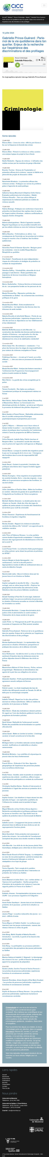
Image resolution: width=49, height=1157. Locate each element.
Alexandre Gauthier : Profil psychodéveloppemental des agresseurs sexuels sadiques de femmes (22, 680)
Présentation (6, 1084)
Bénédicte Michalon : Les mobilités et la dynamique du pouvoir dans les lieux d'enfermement (21, 755)
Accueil (4, 17)
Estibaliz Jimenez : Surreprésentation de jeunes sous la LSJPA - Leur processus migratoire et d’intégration (22, 894)
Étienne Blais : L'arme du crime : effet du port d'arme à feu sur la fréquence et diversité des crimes (21, 143)
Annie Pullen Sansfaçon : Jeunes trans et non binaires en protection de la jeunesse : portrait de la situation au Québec (22, 904)
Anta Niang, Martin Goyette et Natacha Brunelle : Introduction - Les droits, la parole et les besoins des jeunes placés (21, 936)
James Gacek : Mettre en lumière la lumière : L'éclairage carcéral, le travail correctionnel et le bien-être (22, 734)
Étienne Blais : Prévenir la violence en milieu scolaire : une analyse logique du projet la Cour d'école (21, 153)
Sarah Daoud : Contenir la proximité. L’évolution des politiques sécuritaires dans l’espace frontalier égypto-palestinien (21, 466)
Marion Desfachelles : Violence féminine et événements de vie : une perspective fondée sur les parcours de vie (21, 285)
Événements (6, 1078)
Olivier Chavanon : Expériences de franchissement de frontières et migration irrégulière (21, 515)
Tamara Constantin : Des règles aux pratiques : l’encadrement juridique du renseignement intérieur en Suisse (21, 391)
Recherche (5, 1076)
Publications (6, 1080)
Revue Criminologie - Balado (22, 17)
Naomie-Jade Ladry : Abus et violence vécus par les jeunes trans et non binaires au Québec (20, 575)
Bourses (4, 1082)
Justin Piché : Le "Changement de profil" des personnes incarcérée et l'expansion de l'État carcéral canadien (22, 623)
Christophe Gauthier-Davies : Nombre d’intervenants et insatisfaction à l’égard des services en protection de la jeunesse (21, 788)
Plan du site (6, 1088)
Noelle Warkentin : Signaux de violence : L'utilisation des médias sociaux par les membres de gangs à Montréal (22, 162)
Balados (10, 17)
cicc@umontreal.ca (14, 1110)
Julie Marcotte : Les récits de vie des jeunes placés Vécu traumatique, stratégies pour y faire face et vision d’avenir (22, 846)
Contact (4, 1086)
